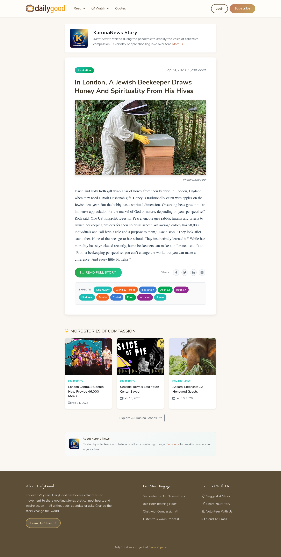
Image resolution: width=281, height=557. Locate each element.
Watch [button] (101, 8)
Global (117, 297)
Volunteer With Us (219, 511)
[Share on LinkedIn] (193, 272)
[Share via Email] (202, 272)
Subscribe (242, 8)
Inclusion (145, 297)
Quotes (120, 8)
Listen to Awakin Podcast (161, 519)
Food (130, 297)
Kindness (87, 297)
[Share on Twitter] (184, 272)
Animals (165, 289)
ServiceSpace (158, 547)
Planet (160, 297)
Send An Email (216, 519)
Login (219, 8)
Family (103, 297)
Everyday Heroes (125, 289)
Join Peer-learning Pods (159, 504)
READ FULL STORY (101, 272)
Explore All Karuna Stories (138, 418)
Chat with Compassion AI (160, 511)
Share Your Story (218, 504)
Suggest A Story (218, 496)
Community (102, 289)
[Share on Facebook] (176, 272)
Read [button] (78, 8)
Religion (181, 289)
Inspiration (148, 289)
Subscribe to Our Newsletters (164, 496)
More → (177, 44)
